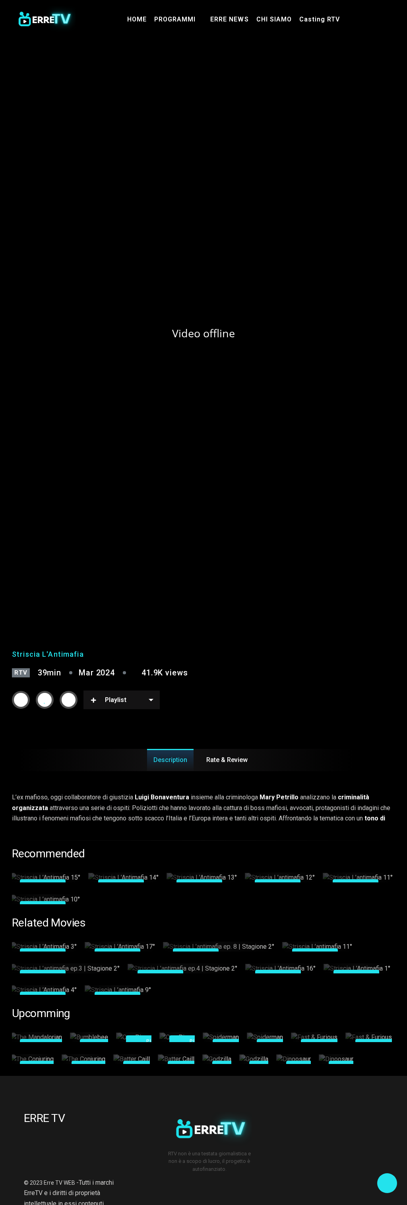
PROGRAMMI (175, 19)
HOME (137, 19)
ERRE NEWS (229, 19)
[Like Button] (45, 700)
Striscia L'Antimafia (48, 654)
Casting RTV (319, 19)
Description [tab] (170, 760)
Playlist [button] (115, 700)
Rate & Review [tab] (227, 760)
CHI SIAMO (274, 19)
